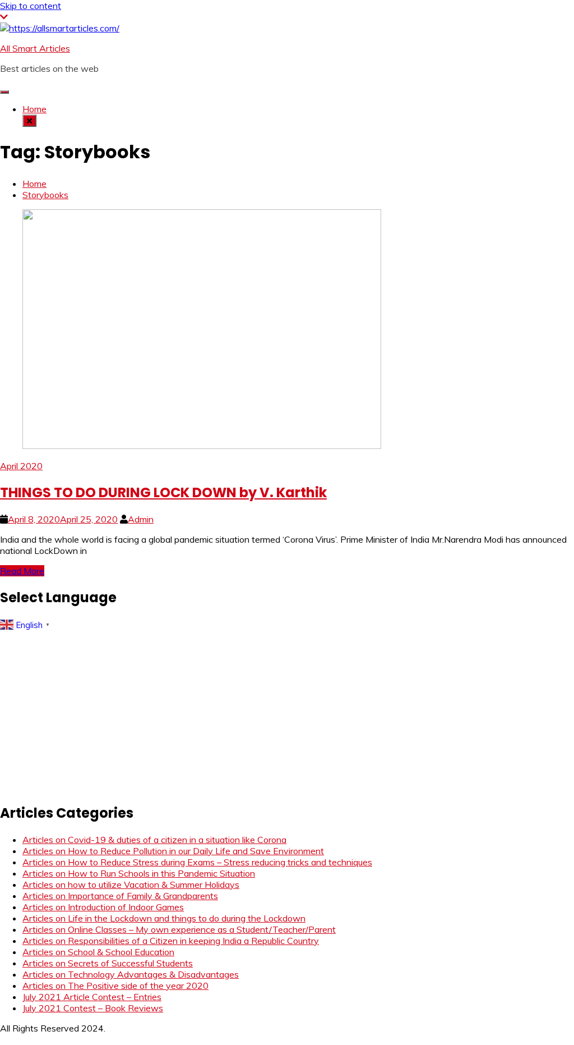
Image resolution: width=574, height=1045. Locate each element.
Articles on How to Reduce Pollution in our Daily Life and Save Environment (173, 850)
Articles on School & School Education (98, 951)
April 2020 (21, 465)
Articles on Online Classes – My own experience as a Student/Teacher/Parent (179, 929)
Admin (141, 519)
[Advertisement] (287, 713)
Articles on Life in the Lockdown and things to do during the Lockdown (163, 918)
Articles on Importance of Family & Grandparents (120, 895)
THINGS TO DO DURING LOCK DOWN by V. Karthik (163, 492)
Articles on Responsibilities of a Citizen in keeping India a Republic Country (170, 940)
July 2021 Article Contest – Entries (91, 996)
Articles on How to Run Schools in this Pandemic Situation (138, 873)
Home (34, 108)
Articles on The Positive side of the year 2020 (115, 985)
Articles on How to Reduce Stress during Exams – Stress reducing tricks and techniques (197, 862)
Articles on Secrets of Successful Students (107, 963)
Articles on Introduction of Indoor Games (103, 907)
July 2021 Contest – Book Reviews (92, 1008)
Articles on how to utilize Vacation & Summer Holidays (130, 884)
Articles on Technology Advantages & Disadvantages (130, 974)
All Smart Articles (35, 48)
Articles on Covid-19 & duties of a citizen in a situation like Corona (154, 839)
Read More (22, 570)
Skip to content (30, 5)
